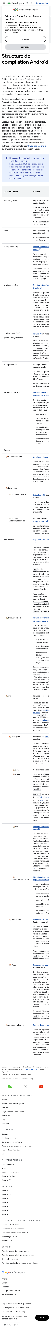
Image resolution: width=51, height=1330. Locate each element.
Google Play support (10, 1259)
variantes (45, 720)
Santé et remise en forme (12, 1142)
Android (5, 1100)
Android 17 (6, 1190)
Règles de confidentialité (11, 1150)
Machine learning (9, 1138)
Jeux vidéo (6, 1134)
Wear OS (5, 1168)
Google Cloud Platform (11, 1291)
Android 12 (6, 1210)
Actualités (6, 1115)
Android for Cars (8, 1176)
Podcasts (5, 1123)
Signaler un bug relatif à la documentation (18, 1255)
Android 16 (6, 1194)
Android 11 (6, 1214)
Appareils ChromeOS (10, 1172)
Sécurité (5, 1108)
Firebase (5, 1287)
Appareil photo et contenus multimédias (17, 1146)
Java (41, 800)
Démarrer (25, 47)
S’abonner (43, 1317)
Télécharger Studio (9, 1237)
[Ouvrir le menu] (3, 3)
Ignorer (25, 39)
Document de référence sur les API (15, 1233)
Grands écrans (8, 1164)
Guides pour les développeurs (13, 1229)
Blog (3, 1119)
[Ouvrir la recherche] (27, 2)
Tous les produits (9, 1295)
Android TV (6, 1180)
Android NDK (7, 1241)
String (35, 868)
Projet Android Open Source (13, 1112)
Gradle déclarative (35, 146)
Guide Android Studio (10, 1225)
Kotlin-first (42, 797)
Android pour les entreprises (13, 1104)
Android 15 (6, 1198)
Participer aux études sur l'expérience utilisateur (20, 1263)
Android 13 (6, 1206)
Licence (28, 1304)
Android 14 (6, 1202)
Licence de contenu (31, 1069)
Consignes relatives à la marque (16, 1308)
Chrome (5, 1283)
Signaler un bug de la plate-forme (15, 1251)
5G (3, 1154)
